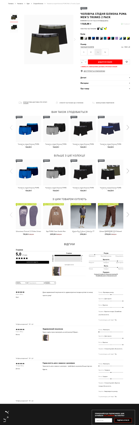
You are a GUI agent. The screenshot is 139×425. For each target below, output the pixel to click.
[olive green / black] (124, 38)
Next (75, 39)
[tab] (105, 77)
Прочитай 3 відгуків (92, 20)
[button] (69, 255)
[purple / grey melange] (97, 38)
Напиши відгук (104, 20)
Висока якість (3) (112, 275)
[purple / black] (116, 38)
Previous (11, 127)
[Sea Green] (112, 38)
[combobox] (21, 283)
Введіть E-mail (100, 420)
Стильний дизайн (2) (100, 274)
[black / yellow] (128, 38)
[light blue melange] (105, 38)
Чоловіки (20, 3)
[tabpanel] (49, 39)
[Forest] (81, 38)
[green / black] (101, 38)
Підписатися (123, 420)
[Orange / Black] (109, 38)
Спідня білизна (38, 3)
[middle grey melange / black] (85, 38)
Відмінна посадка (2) (112, 274)
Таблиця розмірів (87, 47)
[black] (89, 38)
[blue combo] (93, 38)
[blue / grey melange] (120, 38)
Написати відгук (32, 262)
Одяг (28, 3)
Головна (10, 3)
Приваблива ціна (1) (101, 275)
